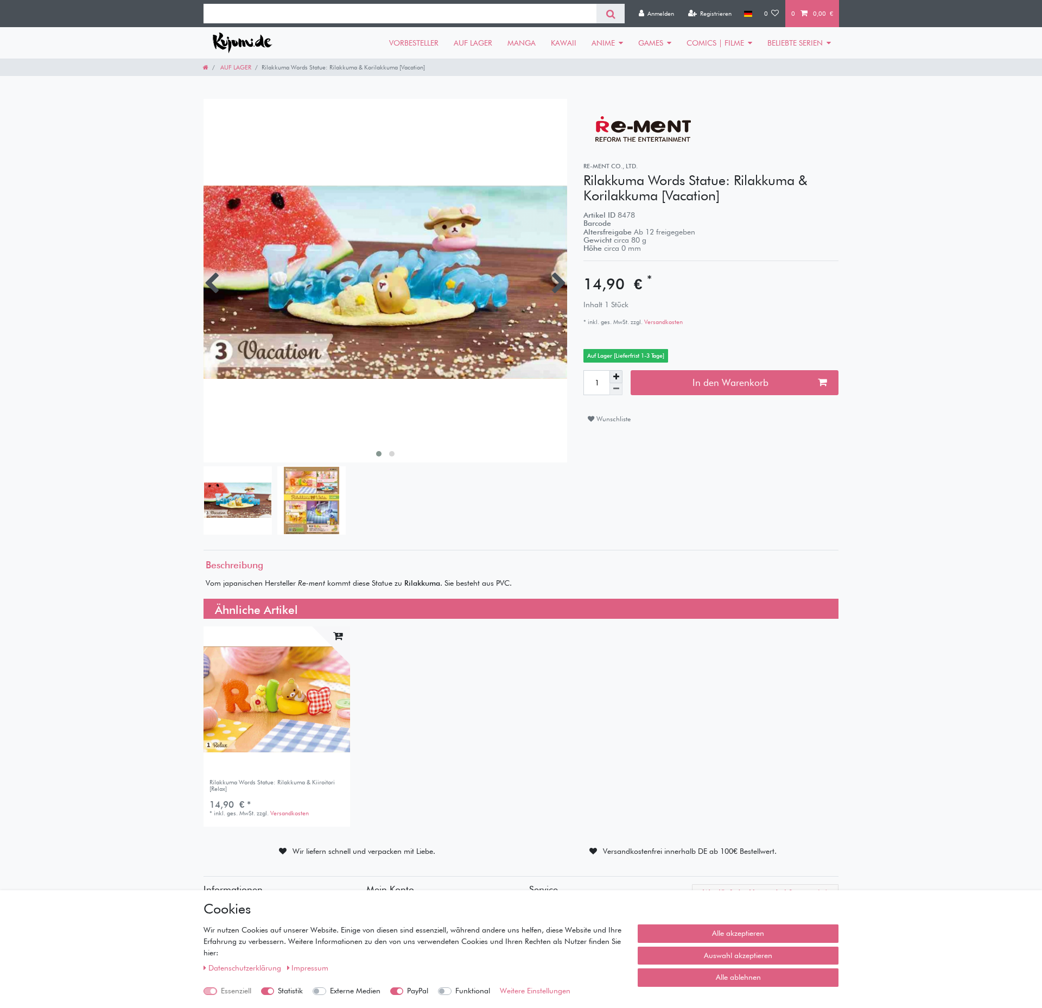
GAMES (650, 43)
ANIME (603, 43)
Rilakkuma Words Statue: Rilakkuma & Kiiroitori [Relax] (272, 786)
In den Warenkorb (730, 382)
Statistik (290, 990)
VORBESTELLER (414, 43)
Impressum (309, 967)
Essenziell (236, 990)
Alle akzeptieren (738, 933)
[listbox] (277, 699)
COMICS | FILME (715, 43)
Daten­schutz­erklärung (245, 967)
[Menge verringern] (615, 389)
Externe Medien (355, 990)
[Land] (748, 13)
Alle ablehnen (738, 977)
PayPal (417, 990)
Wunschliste (612, 419)
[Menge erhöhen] (615, 376)
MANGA (521, 43)
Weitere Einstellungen (535, 990)
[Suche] (610, 13)
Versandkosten (663, 322)
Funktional (472, 990)
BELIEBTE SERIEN (795, 43)
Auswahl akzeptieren (738, 955)
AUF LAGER (473, 43)
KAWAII (563, 43)
